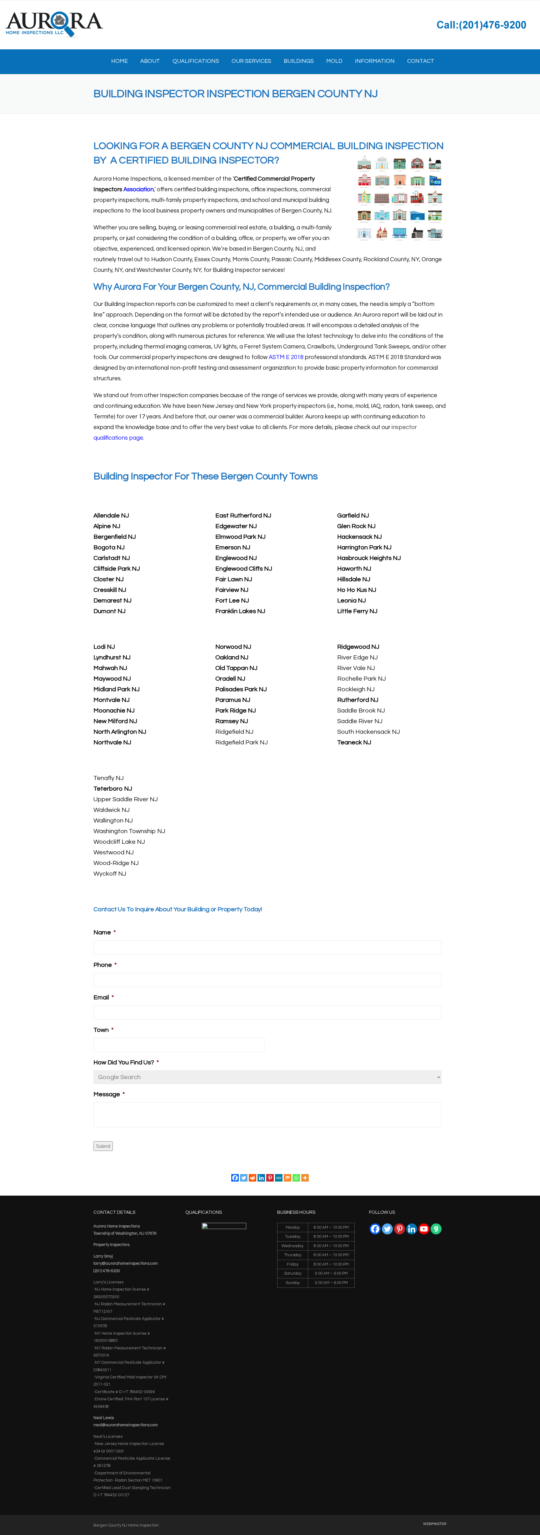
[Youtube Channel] (423, 1228)
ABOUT (150, 61)
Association (138, 189)
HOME (119, 61)
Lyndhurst (107, 657)
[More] (305, 1178)
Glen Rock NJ (356, 526)
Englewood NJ (236, 558)
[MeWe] (278, 1178)
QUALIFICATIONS (195, 61)
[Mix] (287, 1178)
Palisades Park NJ (241, 689)
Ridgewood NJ (358, 647)
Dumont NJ (109, 611)
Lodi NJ (104, 647)
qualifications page (118, 438)
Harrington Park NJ (364, 547)
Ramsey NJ (231, 721)
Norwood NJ (233, 647)
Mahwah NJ (110, 668)
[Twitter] (244, 1178)
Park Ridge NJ (235, 711)
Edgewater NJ (236, 526)
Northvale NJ (112, 742)
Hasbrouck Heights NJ (369, 558)
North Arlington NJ (119, 732)
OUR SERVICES (251, 61)
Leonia (347, 601)
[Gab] (436, 1228)
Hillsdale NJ (353, 579)
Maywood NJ (112, 679)
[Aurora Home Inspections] (54, 24)
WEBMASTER (435, 1524)
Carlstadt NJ (111, 558)
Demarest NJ (112, 601)
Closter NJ (108, 579)
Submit (103, 1146)
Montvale (106, 700)
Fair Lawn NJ (233, 579)
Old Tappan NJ (236, 668)
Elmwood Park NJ (240, 537)
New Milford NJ (115, 721)
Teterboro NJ (112, 789)
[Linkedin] (261, 1178)
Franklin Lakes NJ (240, 611)
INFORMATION (375, 61)
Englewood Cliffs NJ (243, 569)
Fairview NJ (231, 590)
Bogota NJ (109, 547)
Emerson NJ (232, 547)
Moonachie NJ (114, 711)
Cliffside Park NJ (116, 569)
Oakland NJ (231, 657)
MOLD (334, 61)
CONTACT (420, 61)
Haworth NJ (354, 569)
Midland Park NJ (116, 689)
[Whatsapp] (296, 1178)
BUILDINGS (299, 61)
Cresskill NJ (109, 590)
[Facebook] (235, 1178)
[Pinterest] (270, 1178)
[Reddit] (252, 1178)
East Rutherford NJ (243, 515)
